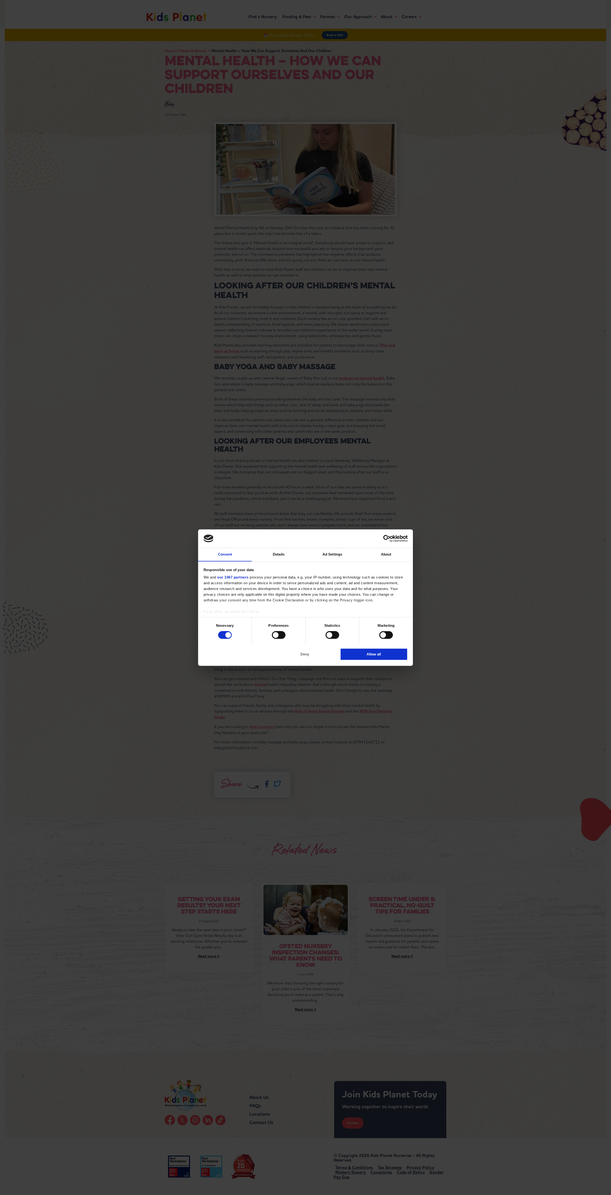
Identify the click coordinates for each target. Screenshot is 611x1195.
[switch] (278, 635)
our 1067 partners (233, 577)
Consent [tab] (225, 554)
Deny (304, 654)
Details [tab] (278, 554)
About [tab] (386, 554)
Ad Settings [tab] (332, 554)
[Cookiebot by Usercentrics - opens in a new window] (387, 538)
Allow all (374, 654)
